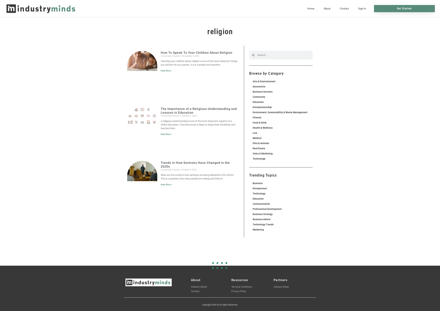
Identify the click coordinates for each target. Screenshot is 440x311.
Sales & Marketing (263, 153)
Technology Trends (263, 224)
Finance (257, 117)
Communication (261, 203)
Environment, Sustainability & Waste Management (280, 112)
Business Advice (262, 219)
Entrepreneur (260, 188)
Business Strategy (263, 214)
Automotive (259, 86)
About (327, 8)
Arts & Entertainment (264, 81)
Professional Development (267, 209)
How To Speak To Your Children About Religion (196, 52)
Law (255, 133)
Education (258, 102)
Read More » (166, 71)
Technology (259, 158)
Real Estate (259, 148)
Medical (257, 138)
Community (259, 96)
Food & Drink (259, 122)
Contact (344, 8)
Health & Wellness (263, 127)
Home (310, 8)
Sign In (362, 8)
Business (258, 183)
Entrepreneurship (262, 107)
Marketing (258, 229)
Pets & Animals (261, 143)
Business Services (263, 91)
